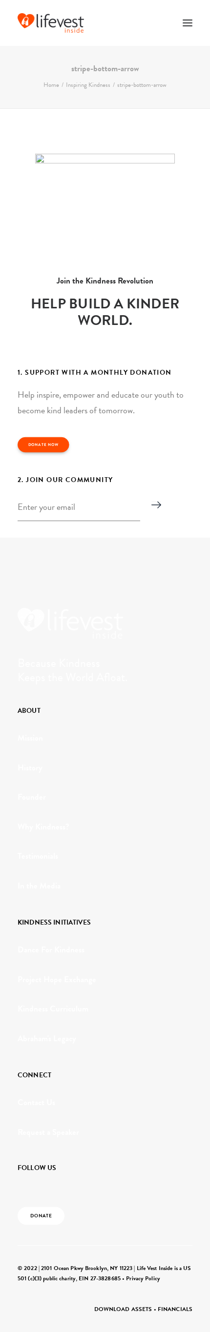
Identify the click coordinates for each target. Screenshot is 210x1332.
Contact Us (36, 1102)
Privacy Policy (143, 1278)
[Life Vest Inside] (51, 23)
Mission (30, 738)
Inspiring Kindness (88, 85)
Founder (32, 797)
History (30, 768)
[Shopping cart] (159, 23)
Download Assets (123, 1309)
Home (51, 85)
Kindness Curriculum (53, 1009)
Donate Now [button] (43, 445)
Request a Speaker (48, 1132)
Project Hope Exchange (57, 979)
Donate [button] (41, 1215)
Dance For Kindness (51, 950)
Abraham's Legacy (47, 1038)
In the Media (39, 886)
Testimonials (38, 856)
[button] (187, 23)
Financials (175, 1309)
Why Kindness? (43, 827)
